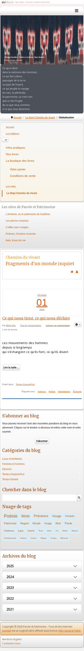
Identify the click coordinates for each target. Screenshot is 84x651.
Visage (56, 516)
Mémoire (64, 538)
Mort (58, 523)
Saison (23, 538)
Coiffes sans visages (17, 227)
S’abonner (42, 441)
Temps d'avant (10, 479)
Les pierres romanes (17, 220)
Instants (70, 516)
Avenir (31, 530)
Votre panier (18, 169)
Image (48, 523)
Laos (21, 530)
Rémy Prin (11, 325)
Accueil (10, 127)
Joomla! (6, 630)
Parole (68, 523)
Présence (41, 516)
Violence (42, 391)
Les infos (11, 186)
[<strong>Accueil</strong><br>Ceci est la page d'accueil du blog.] (72, 271)
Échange (77, 391)
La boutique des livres (20, 160)
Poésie (52, 391)
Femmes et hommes (13, 464)
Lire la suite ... (11, 367)
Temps (53, 538)
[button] (71, 40)
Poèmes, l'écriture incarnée (21, 233)
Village (43, 538)
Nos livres (12, 154)
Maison (75, 531)
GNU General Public (69, 630)
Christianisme (10, 538)
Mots (25, 516)
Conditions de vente (23, 175)
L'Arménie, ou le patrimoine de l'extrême (28, 214)
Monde (36, 523)
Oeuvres (7, 469)
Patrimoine (10, 523)
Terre (40, 531)
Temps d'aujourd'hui (25, 384)
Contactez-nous (11, 643)
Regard (24, 523)
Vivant (33, 538)
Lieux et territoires (12, 458)
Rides (65, 531)
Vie (57, 531)
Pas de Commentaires (30, 325)
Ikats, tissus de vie (16, 240)
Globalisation (64, 391)
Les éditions (12, 133)
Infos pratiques (15, 147)
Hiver (49, 531)
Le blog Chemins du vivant (22, 193)
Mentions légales (12, 639)
